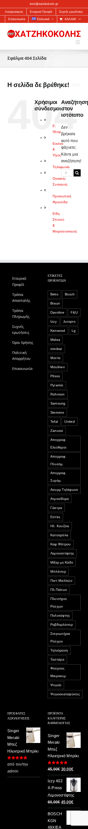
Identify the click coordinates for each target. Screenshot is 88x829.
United (69, 421)
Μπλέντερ (58, 571)
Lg (74, 331)
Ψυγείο (55, 685)
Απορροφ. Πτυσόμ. (58, 460)
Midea (55, 340)
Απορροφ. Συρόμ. (58, 476)
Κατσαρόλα (59, 535)
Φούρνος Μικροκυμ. (58, 672)
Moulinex (57, 367)
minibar (56, 349)
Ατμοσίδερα (59, 499)
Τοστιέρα (57, 659)
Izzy (53, 321)
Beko (54, 294)
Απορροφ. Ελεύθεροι (58, 443)
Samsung (58, 403)
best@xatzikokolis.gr (44, 4)
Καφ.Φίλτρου (60, 544)
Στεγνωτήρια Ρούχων (60, 637)
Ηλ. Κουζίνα (59, 526)
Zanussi (56, 431)
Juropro (69, 321)
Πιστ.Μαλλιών (61, 580)
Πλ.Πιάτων (58, 590)
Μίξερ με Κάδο (61, 562)
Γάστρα (56, 508)
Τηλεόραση (59, 650)
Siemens (57, 412)
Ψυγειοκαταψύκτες (65, 694)
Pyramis (56, 385)
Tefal (54, 421)
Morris (55, 358)
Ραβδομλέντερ (61, 624)
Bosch (70, 294)
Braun (55, 303)
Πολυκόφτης (60, 615)
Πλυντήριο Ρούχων (58, 602)
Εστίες (55, 517)
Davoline (57, 312)
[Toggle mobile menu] (78, 42)
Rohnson (57, 394)
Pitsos (55, 376)
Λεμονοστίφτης (62, 553)
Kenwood (57, 331)
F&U (74, 312)
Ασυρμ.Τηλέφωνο (64, 490)
